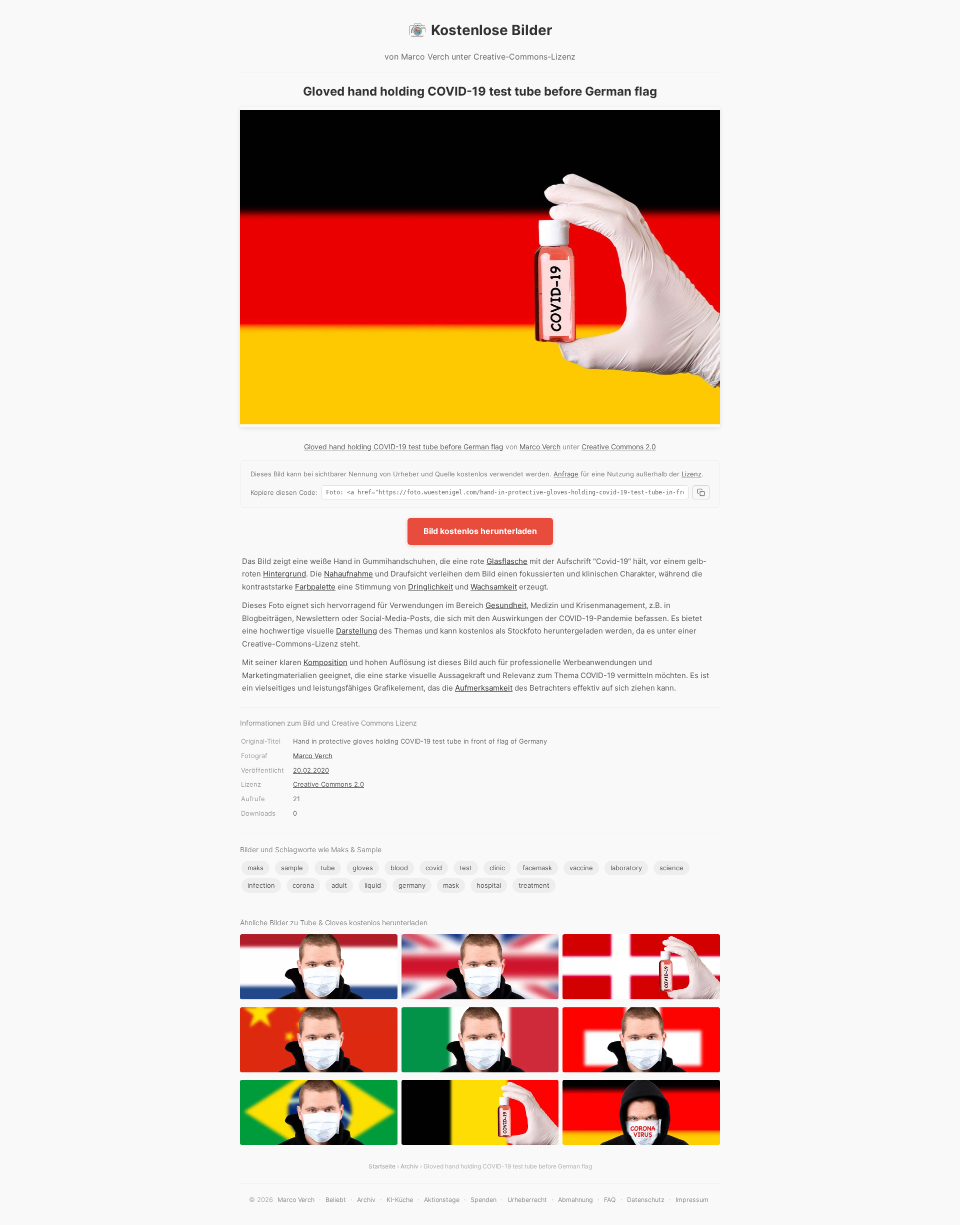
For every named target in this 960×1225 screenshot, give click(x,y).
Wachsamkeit (493, 586)
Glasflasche (507, 561)
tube (327, 868)
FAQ (610, 1199)
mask (451, 885)
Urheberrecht (527, 1199)
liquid (372, 885)
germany (412, 885)
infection (261, 885)
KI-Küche (399, 1199)
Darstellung (356, 631)
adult (339, 885)
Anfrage (566, 474)
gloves (362, 868)
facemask (537, 868)
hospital (488, 885)
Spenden (483, 1199)
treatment (534, 885)
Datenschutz (645, 1199)
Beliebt (336, 1199)
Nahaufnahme (348, 573)
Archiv (409, 1166)
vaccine (581, 868)
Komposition (326, 662)
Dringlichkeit (430, 586)
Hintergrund (284, 573)
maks (256, 868)
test (466, 868)
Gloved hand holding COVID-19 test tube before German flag (404, 446)
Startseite (382, 1166)
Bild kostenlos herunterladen (480, 531)
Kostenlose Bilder (491, 30)
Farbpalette (315, 586)
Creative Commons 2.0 (619, 446)
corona (303, 885)
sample (292, 868)
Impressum (692, 1199)
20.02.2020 (311, 770)
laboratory (626, 868)
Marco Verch (540, 446)
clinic (497, 868)
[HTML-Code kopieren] (701, 492)
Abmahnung (575, 1199)
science (672, 868)
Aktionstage (442, 1199)
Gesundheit (506, 605)
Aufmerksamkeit (483, 688)
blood (399, 868)
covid (434, 868)
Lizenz (692, 474)
